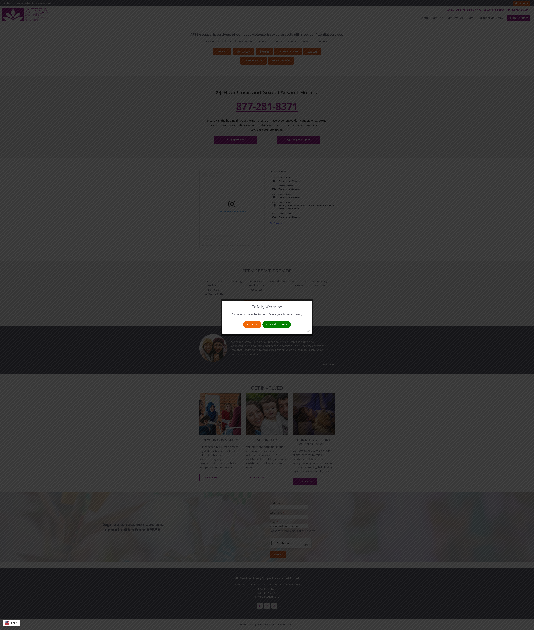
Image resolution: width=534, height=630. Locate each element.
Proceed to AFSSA (276, 324)
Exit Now (252, 324)
